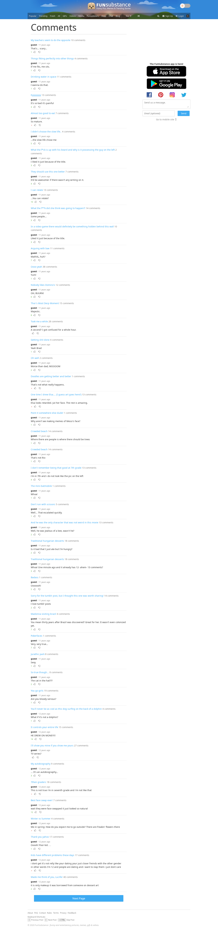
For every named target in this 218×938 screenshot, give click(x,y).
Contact (42, 913)
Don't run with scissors (43, 504)
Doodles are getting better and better (51, 376)
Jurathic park (38, 654)
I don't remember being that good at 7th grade (56, 467)
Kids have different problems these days (52, 855)
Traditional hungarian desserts (47, 540)
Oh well (35, 357)
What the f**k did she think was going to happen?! (58, 208)
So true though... (40, 672)
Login (181, 16)
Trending (43, 16)
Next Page (78, 898)
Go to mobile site (165, 119)
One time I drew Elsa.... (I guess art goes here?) (56, 394)
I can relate (37, 189)
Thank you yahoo (40, 836)
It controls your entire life (44, 727)
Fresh (52, 16)
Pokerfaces (36, 635)
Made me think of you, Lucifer (47, 876)
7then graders (38, 782)
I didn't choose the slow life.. (46, 131)
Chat (111, 16)
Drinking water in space (43, 76)
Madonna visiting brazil (43, 613)
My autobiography (40, 763)
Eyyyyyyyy (36, 95)
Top (128, 16)
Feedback (72, 913)
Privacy (63, 913)
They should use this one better (48, 171)
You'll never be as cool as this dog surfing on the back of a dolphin (66, 708)
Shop (103, 16)
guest (34, 44)
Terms (56, 913)
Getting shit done (40, 339)
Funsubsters (93, 16)
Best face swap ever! (42, 800)
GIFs (65, 16)
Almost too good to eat (43, 113)
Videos (72, 16)
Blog (118, 16)
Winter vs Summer (41, 818)
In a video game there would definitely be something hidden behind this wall (72, 226)
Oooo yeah (36, 266)
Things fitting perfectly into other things (52, 58)
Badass (34, 577)
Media (81, 16)
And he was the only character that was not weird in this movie (64, 522)
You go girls (37, 690)
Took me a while (39, 321)
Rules (49, 913)
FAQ (36, 913)
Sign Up (169, 16)
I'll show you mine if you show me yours (52, 745)
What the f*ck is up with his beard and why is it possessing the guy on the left (73, 149)
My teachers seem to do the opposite (50, 40)
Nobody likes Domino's (43, 284)
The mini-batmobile (41, 485)
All (59, 16)
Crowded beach (39, 431)
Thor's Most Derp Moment (45, 303)
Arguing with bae (40, 248)
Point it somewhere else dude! (47, 412)
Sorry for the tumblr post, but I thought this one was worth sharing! (67, 595)
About (30, 913)
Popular (32, 16)
